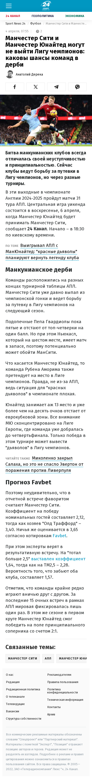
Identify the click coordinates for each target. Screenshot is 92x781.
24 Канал (13, 16)
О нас (9, 674)
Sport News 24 (15, 23)
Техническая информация (65, 699)
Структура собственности (23, 718)
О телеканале (15, 696)
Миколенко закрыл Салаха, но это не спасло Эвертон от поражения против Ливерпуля (44, 464)
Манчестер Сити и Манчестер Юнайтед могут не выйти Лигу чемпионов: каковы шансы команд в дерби (66, 23)
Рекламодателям (59, 674)
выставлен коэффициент (58, 558)
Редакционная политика (23, 689)
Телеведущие (15, 704)
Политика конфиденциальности (62, 691)
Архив (51, 714)
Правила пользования (62, 682)
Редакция (13, 682)
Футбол (36, 23)
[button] (14, 87)
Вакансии (12, 711)
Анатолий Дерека (29, 74)
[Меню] (9, 6)
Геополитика (43, 16)
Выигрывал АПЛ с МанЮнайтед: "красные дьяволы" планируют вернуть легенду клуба (42, 251)
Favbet (59, 535)
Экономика (74, 16)
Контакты (54, 707)
